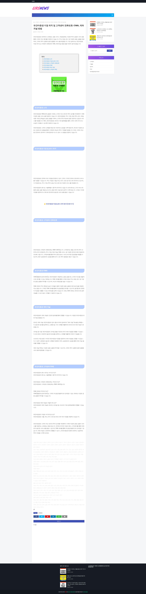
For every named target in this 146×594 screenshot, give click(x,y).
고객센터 (37, 22)
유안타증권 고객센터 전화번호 (51, 63)
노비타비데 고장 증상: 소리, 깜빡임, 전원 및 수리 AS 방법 (104, 29)
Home (33, 1)
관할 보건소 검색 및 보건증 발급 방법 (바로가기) (104, 36)
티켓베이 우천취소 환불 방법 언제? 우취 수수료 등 (104, 22)
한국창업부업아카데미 (94, 71)
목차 (43, 57)
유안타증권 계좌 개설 (49, 67)
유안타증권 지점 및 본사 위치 (51, 61)
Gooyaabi (85, 592)
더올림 (91, 64)
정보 (91, 69)
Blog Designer (71, 592)
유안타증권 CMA (48, 65)
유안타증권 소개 (48, 59)
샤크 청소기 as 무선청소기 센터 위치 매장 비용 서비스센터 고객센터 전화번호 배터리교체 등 (76, 584)
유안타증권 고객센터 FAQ (50, 69)
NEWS (35, 31)
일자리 (91, 66)
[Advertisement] (58, 162)
